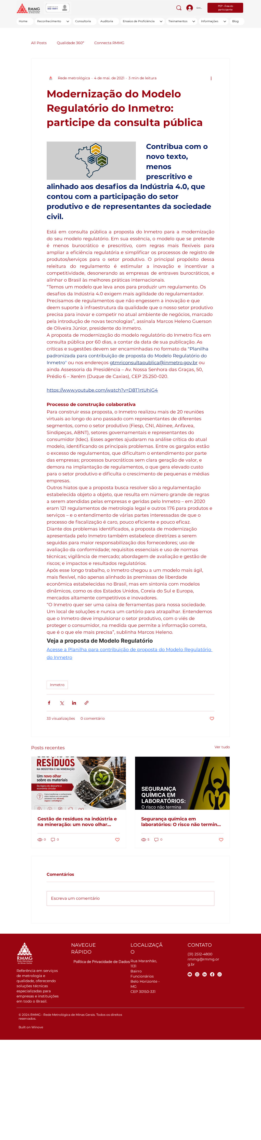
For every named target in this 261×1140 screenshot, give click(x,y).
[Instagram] (197, 974)
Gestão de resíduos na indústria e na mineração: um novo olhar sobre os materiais (77, 821)
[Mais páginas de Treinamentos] (193, 21)
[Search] (179, 8)
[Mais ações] (211, 78)
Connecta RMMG (109, 43)
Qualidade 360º (70, 43)
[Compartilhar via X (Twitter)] (61, 702)
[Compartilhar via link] (86, 702)
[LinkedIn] (204, 974)
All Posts (39, 43)
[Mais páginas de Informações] (225, 21)
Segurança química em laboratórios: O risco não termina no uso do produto (180, 821)
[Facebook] (212, 974)
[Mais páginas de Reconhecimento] (68, 21)
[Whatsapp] (219, 974)
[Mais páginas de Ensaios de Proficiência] (161, 21)
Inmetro (57, 684)
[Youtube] (190, 974)
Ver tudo (222, 747)
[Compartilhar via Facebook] (49, 702)
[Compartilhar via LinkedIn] (74, 702)
